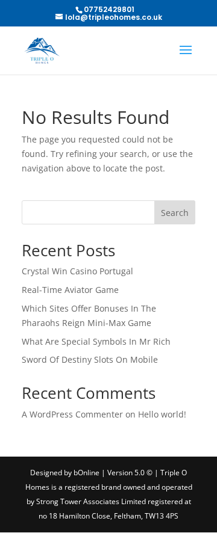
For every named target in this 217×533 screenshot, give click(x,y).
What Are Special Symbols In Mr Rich (96, 341)
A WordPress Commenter (72, 414)
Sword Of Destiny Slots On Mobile (90, 359)
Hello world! (162, 414)
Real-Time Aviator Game (70, 289)
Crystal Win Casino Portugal (77, 271)
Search (175, 212)
